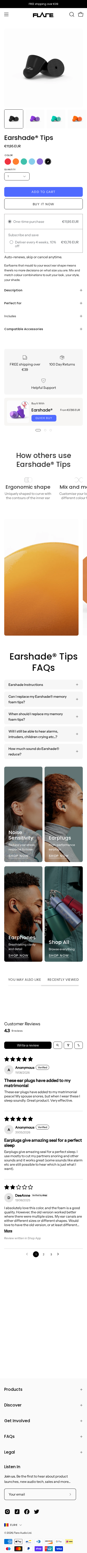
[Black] (48, 162)
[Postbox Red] (8, 162)
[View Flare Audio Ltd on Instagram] (7, 1511)
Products (13, 1389)
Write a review (28, 1045)
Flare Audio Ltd (22, 1532)
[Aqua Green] (24, 162)
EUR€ (13, 1524)
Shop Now (18, 856)
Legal (9, 1452)
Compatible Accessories (23, 329)
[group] (43, 4)
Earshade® (42, 410)
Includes (10, 316)
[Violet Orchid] (40, 162)
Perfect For (13, 303)
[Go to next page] (59, 1254)
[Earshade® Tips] (13, 118)
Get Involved (17, 1421)
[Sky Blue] (32, 162)
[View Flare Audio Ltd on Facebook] (27, 1511)
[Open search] (57, 1045)
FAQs (9, 1436)
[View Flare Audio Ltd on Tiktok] (17, 1511)
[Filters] (68, 1045)
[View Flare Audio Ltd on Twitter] (36, 1511)
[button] (71, 14)
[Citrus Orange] (16, 162)
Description (13, 290)
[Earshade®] (18, 411)
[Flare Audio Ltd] (43, 14)
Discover (13, 1405)
